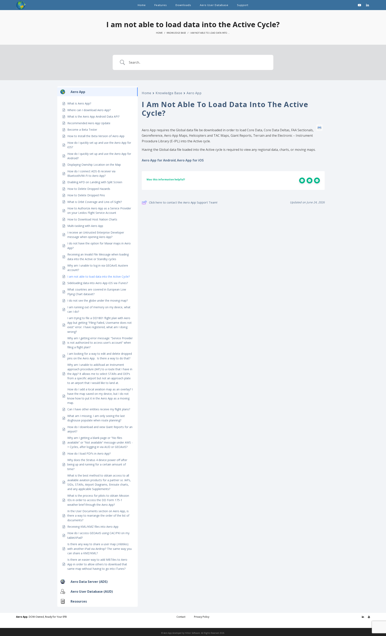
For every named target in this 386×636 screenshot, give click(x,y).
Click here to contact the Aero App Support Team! (183, 202)
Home (159, 32)
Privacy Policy (201, 616)
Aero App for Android (159, 160)
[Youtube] (369, 616)
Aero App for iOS (190, 160)
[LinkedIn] (363, 616)
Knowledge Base (176, 32)
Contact (181, 616)
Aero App (194, 93)
